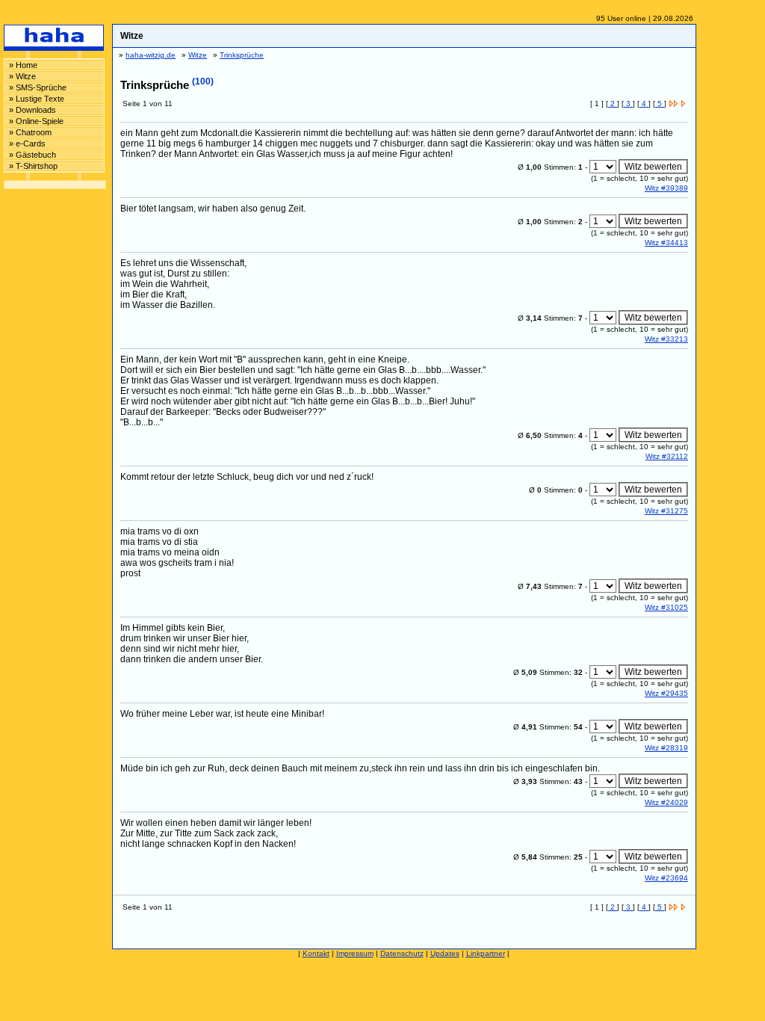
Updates (444, 953)
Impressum (355, 953)
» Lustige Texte (36, 98)
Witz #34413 (666, 242)
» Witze (22, 76)
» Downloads (32, 109)
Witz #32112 (666, 456)
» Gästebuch (32, 154)
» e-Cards (27, 143)
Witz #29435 (666, 693)
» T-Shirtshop (33, 165)
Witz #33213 (666, 339)
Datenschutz (402, 953)
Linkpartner (485, 953)
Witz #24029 (666, 802)
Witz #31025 (666, 607)
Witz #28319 (666, 748)
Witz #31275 (666, 511)
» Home (23, 65)
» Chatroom (30, 132)
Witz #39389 (666, 188)
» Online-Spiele (36, 121)
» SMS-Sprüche (37, 87)
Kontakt (316, 953)
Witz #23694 (666, 878)
